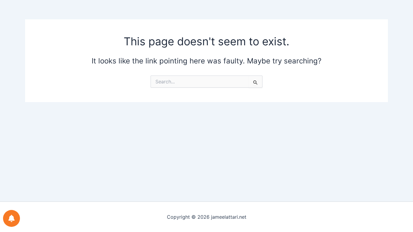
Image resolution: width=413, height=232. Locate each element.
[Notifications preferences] (11, 218)
